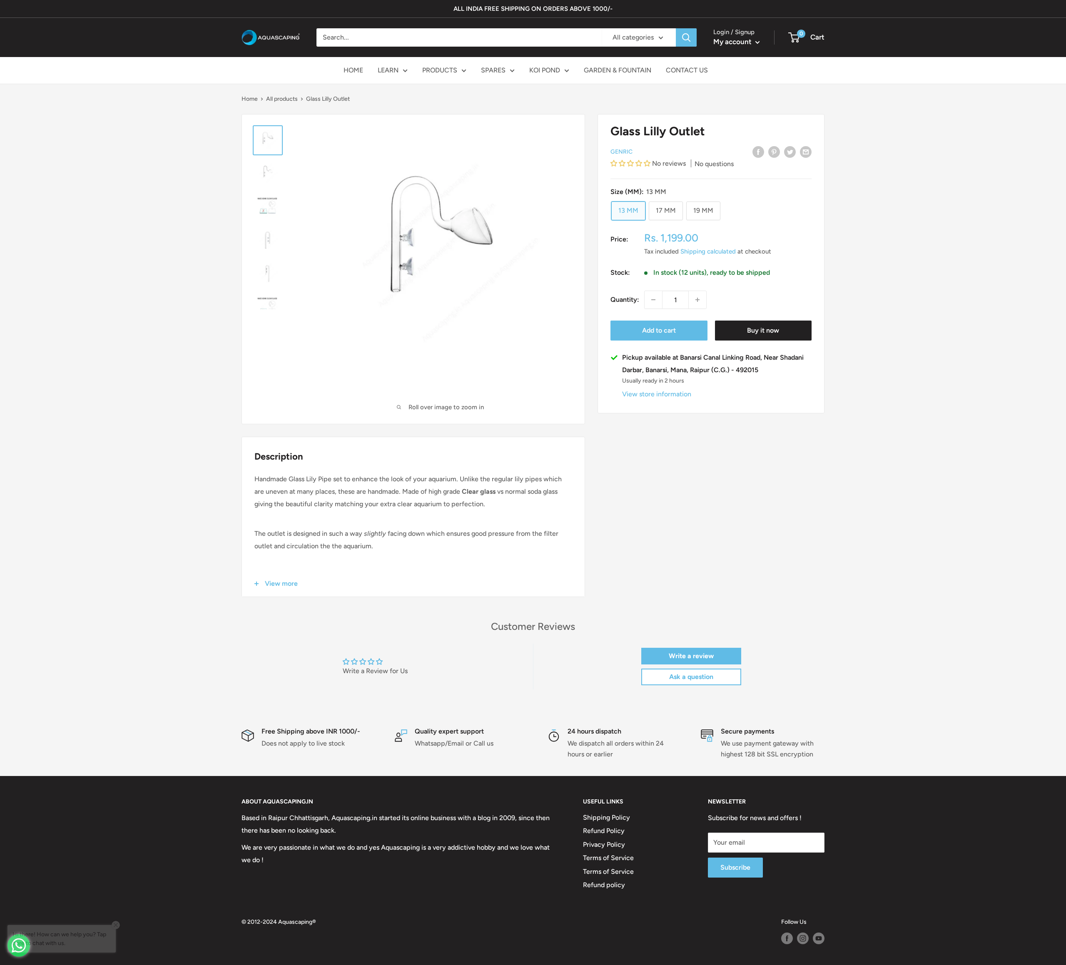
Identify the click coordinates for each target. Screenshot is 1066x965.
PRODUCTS (439, 70)
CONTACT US (687, 70)
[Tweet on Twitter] (790, 151)
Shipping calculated (708, 252)
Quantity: (624, 300)
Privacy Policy (604, 844)
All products (282, 98)
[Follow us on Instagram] (803, 938)
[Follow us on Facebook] (787, 938)
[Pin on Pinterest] (774, 151)
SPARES (493, 70)
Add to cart (659, 330)
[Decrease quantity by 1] (653, 299)
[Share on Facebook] (758, 151)
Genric (621, 151)
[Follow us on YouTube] (818, 938)
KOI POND (544, 70)
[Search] (686, 37)
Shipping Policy (606, 817)
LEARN (388, 70)
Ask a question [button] (691, 677)
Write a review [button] (691, 656)
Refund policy (604, 885)
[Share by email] (806, 151)
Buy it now (763, 330)
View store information (656, 394)
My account (733, 41)
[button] (631, 164)
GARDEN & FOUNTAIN (617, 70)
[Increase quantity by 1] (697, 299)
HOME (353, 70)
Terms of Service (608, 858)
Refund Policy (604, 831)
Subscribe (735, 867)
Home (250, 98)
